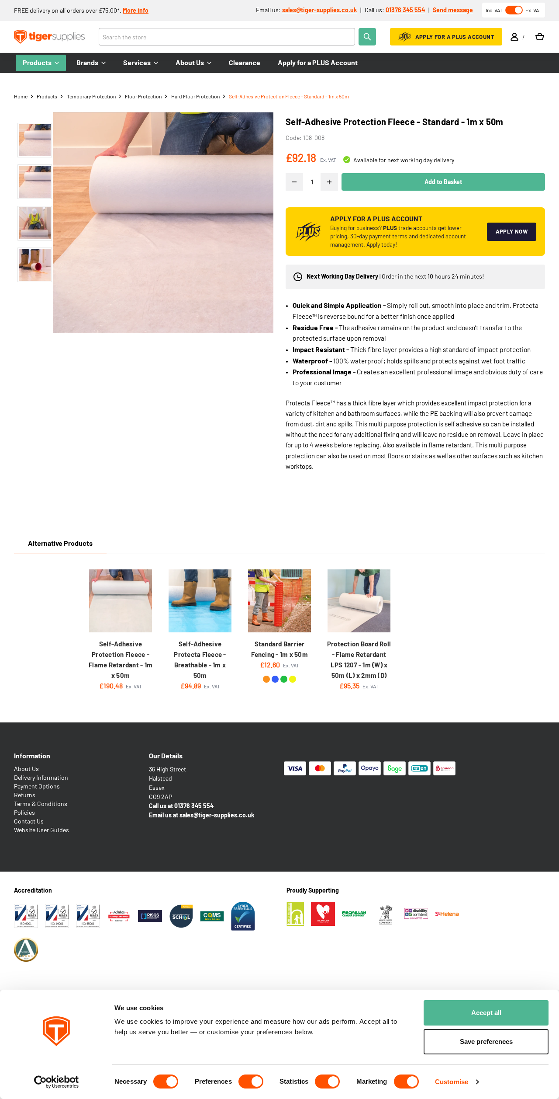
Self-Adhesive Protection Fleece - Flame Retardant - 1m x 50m (120, 659)
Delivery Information (41, 777)
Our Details (166, 755)
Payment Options (37, 786)
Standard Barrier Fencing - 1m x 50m (279, 649)
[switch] (250, 1082)
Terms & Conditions (40, 803)
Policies (24, 812)
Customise (451, 1081)
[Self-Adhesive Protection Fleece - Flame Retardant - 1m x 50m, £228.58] (120, 600)
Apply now (512, 231)
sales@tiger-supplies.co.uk (319, 10)
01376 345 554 (405, 10)
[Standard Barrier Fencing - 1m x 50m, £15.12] (279, 600)
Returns (24, 795)
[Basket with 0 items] (540, 36)
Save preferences (486, 1041)
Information (32, 755)
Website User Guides (41, 830)
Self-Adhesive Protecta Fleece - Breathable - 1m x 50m (200, 659)
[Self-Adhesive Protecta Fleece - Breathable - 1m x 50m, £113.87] (200, 600)
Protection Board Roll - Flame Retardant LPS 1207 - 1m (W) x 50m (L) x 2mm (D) (359, 659)
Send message (453, 10)
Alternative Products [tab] (60, 543)
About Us (26, 768)
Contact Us (29, 821)
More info (135, 10)
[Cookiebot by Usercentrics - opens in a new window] (56, 1082)
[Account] (514, 36)
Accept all (486, 1012)
